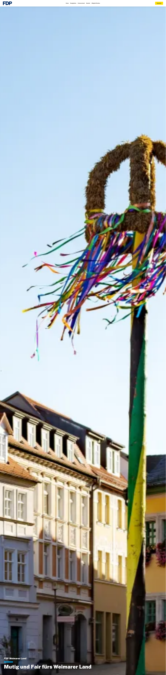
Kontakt (88, 3)
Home (67, 3)
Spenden (159, 3)
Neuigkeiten (73, 3)
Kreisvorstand (81, 3)
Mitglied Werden (96, 3)
